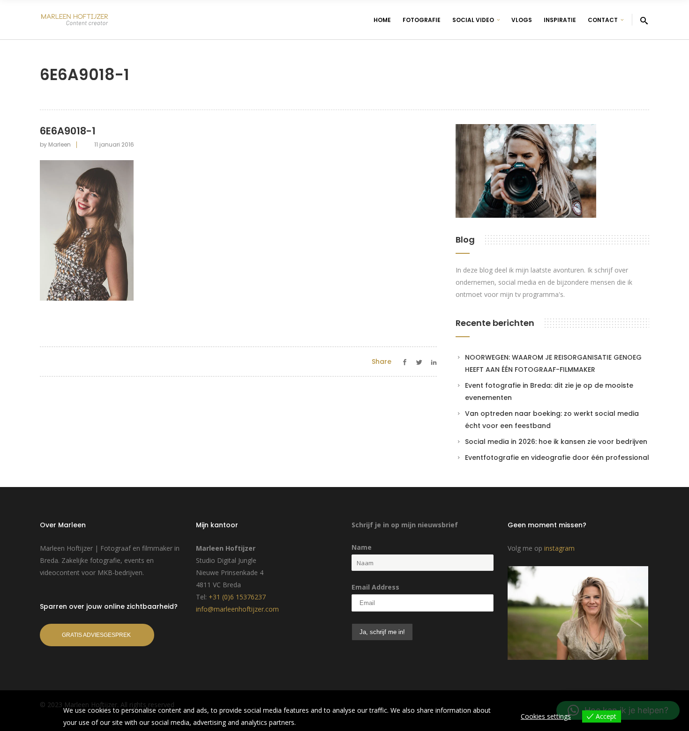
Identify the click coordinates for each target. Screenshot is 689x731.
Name (362, 547)
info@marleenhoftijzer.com (237, 609)
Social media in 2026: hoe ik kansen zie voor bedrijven (556, 441)
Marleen (59, 144)
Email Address (375, 587)
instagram (559, 548)
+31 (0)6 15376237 (237, 596)
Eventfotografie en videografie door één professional (557, 457)
